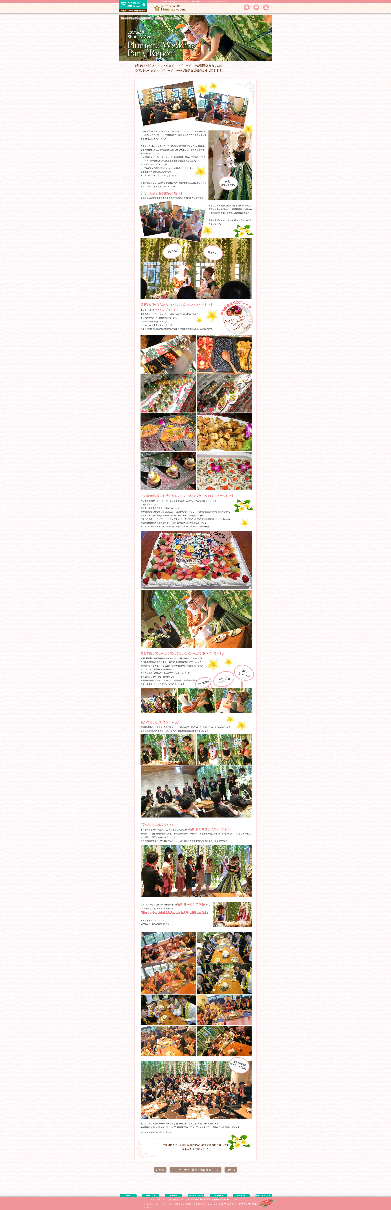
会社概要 (175, 1204)
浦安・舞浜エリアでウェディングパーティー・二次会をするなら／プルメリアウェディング (171, 8)
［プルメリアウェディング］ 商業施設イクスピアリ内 (166, 1200)
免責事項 (199, 1204)
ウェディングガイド (162, 1204)
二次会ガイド (148, 1204)
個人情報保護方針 (187, 1204)
